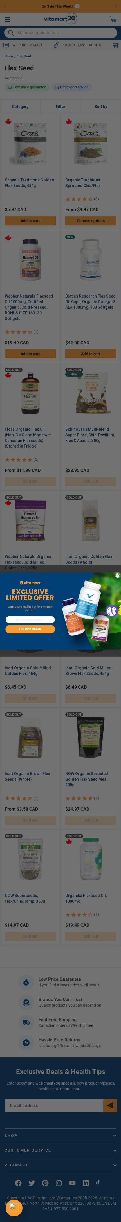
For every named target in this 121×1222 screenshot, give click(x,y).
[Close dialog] (118, 576)
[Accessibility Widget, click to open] (112, 611)
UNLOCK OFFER (30, 629)
